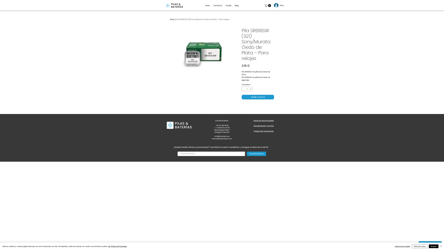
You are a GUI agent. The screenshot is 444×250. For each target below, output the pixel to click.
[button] (268, 5)
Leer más (245, 80)
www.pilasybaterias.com (222, 139)
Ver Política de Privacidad (117, 246)
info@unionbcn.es (222, 136)
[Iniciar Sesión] (275, 5)
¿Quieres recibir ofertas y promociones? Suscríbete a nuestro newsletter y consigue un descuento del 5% (221, 147)
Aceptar (433, 246)
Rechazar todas (420, 246)
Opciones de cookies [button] (402, 246)
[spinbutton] (247, 89)
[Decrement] (243, 89)
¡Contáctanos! (221, 120)
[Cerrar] (441, 246)
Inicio (172, 19)
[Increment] (250, 89)
